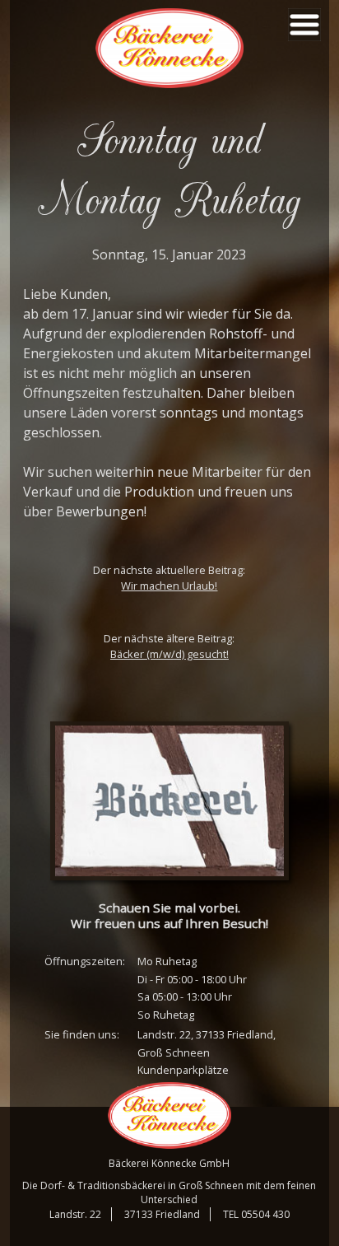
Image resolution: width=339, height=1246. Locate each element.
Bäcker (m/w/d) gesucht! (169, 653)
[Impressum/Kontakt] (169, 800)
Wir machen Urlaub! (169, 585)
